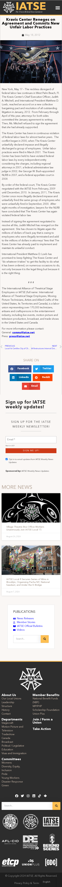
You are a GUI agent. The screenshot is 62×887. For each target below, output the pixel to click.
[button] (57, 7)
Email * (11, 438)
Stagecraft (7, 723)
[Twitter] (22, 796)
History (6, 710)
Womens (7, 763)
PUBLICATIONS (24, 612)
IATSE (31, 7)
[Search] (45, 639)
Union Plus (39, 714)
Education (7, 749)
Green (5, 785)
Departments (12, 719)
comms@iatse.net (23, 332)
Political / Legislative (13, 746)
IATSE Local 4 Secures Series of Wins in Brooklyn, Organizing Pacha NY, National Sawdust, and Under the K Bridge (28, 582)
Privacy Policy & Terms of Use (31, 883)
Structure (7, 706)
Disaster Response (12, 782)
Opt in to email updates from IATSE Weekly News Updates (31, 461)
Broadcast (7, 742)
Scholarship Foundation (46, 710)
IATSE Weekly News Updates (35, 471)
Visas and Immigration (14, 753)
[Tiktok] (39, 796)
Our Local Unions (11, 698)
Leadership (8, 702)
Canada (6, 738)
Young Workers (10, 778)
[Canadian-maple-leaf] (45, 796)
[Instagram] (28, 796)
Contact (6, 714)
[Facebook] (17, 796)
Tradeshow (8, 734)
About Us (9, 695)
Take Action (42, 729)
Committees (11, 759)
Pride (4, 774)
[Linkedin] (34, 796)
